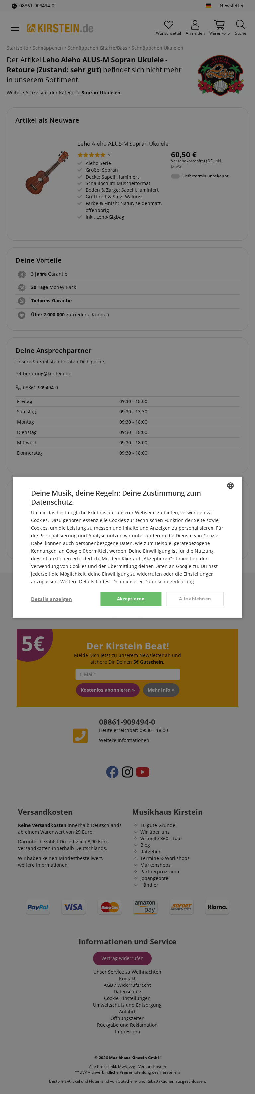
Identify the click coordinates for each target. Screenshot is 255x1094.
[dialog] (127, 547)
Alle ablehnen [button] (195, 599)
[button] (51, 599)
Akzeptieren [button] (131, 599)
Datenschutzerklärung (169, 581)
